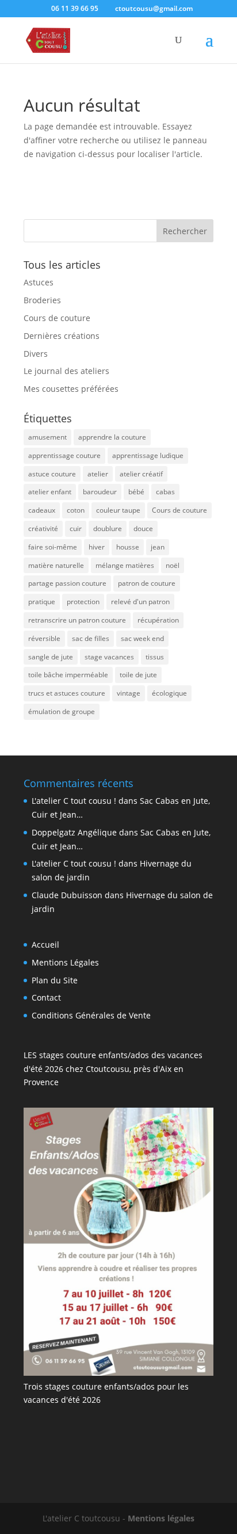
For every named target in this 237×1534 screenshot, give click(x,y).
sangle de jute (50, 657)
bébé (136, 492)
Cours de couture (57, 317)
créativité (43, 528)
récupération (158, 620)
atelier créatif (141, 474)
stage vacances (109, 657)
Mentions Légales (65, 962)
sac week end (142, 638)
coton (76, 510)
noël (172, 565)
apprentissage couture (64, 455)
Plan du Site (55, 980)
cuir (76, 528)
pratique (41, 601)
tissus (155, 657)
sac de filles (90, 638)
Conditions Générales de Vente (91, 1015)
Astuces (38, 282)
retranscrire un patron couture (77, 620)
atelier (97, 474)
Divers (36, 353)
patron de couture (146, 583)
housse (127, 547)
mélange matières (124, 565)
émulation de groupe (61, 711)
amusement (47, 437)
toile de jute (138, 675)
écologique (169, 693)
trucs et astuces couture (66, 693)
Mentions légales (161, 1518)
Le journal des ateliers (66, 370)
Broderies (42, 300)
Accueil (45, 944)
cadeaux (41, 510)
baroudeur (100, 492)
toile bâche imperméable (68, 675)
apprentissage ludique (148, 455)
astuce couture (52, 474)
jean (158, 547)
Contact (46, 997)
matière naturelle (56, 565)
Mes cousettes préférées (71, 388)
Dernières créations (62, 335)
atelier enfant (49, 492)
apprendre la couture (112, 437)
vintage (128, 693)
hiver (97, 547)
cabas (165, 492)
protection (83, 601)
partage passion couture (67, 583)
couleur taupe (118, 510)
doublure (107, 528)
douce (143, 528)
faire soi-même (52, 547)
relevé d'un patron (140, 601)
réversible (44, 638)
